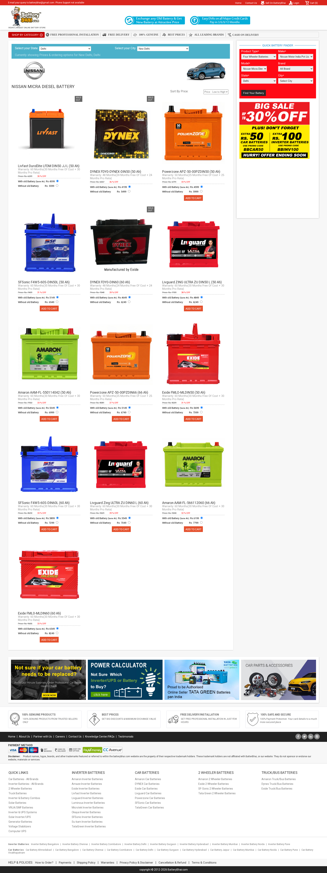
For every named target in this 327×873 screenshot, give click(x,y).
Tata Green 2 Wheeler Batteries (217, 793)
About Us (24, 736)
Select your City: (125, 48)
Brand (281, 63)
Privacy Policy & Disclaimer (136, 862)
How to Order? (44, 862)
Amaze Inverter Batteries (87, 783)
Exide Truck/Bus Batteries (277, 788)
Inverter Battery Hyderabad (194, 844)
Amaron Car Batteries (148, 779)
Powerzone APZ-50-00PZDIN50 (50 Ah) (191, 172)
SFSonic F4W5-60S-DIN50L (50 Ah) (44, 282)
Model (245, 63)
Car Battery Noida (267, 849)
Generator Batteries (20, 821)
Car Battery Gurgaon (168, 849)
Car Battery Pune (289, 849)
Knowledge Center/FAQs (99, 736)
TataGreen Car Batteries (149, 807)
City (281, 75)
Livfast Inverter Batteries (86, 793)
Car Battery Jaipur (219, 849)
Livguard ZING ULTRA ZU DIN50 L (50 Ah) (192, 282)
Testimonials (125, 736)
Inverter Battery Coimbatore (106, 844)
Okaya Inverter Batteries (86, 812)
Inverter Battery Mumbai (225, 844)
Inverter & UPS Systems (23, 812)
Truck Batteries (18, 793)
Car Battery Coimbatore (119, 849)
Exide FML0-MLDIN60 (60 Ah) (39, 613)
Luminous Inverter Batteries (88, 802)
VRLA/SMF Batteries (21, 807)
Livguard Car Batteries (148, 793)
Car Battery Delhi (144, 849)
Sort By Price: (179, 91)
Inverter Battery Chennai (75, 844)
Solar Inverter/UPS (20, 816)
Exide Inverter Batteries (86, 788)
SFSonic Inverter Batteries (87, 816)
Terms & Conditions (204, 862)
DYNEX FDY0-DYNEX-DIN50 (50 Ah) (115, 172)
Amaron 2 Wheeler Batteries (215, 779)
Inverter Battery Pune (279, 844)
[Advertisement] (277, 188)
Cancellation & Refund (172, 862)
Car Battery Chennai (92, 849)
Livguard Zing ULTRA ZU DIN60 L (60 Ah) (119, 503)
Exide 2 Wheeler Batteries (213, 783)
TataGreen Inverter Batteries (89, 826)
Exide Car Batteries (146, 788)
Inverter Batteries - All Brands (26, 783)
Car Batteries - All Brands (23, 779)
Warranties (107, 862)
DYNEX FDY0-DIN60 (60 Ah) (110, 282)
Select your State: (26, 48)
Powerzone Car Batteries (150, 798)
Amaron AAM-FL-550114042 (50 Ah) (44, 392)
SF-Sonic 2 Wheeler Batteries (215, 788)
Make (282, 51)
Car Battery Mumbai (243, 849)
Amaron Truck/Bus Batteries (279, 779)
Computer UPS (17, 831)
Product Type (250, 51)
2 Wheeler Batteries (20, 788)
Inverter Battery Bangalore (45, 844)
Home (238, 3)
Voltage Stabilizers (20, 826)
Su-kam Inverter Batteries (87, 821)
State (245, 75)
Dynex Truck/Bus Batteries (277, 783)
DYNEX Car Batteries (147, 783)
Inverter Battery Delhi (135, 844)
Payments (65, 862)
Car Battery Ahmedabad (39, 849)
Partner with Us (42, 736)
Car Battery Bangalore (67, 849)
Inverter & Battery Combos (24, 798)
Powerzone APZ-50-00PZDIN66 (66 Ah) (119, 392)
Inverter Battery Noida (253, 844)
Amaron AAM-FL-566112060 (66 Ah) (188, 503)
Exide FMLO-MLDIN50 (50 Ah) (183, 392)
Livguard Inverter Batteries (87, 798)
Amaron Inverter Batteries (87, 779)
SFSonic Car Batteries (148, 802)
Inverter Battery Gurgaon (163, 844)
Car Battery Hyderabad (194, 849)
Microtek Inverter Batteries (88, 807)
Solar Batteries (17, 802)
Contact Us (251, 3)
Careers (60, 736)
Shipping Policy (86, 862)
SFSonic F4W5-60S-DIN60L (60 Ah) (44, 503)
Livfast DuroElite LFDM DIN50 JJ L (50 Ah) (48, 166)
